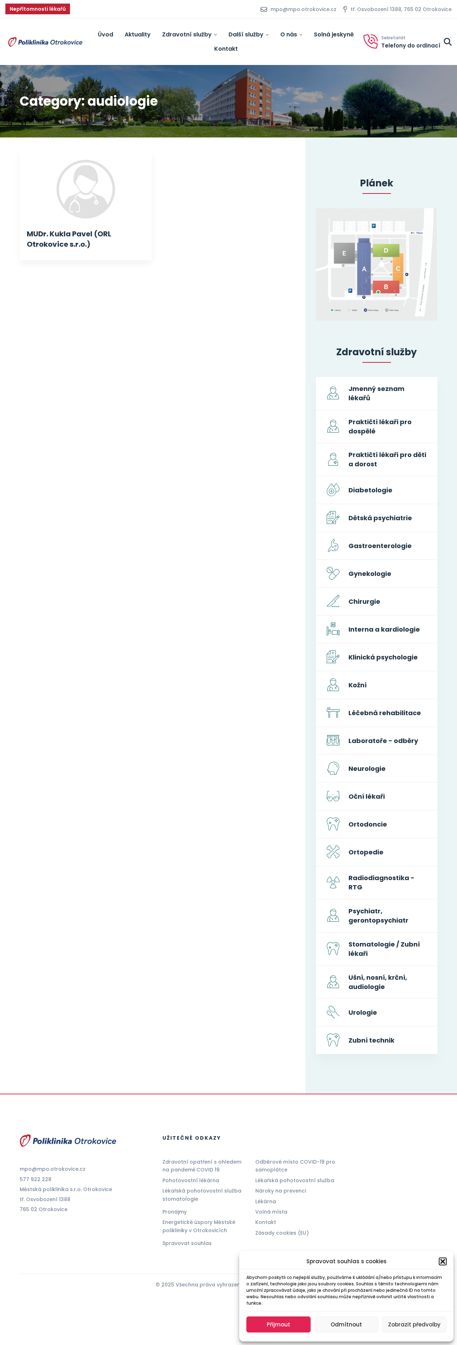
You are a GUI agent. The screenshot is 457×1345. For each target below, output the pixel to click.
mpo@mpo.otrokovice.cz (52, 1169)
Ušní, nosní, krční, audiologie (377, 982)
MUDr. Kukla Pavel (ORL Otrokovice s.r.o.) (69, 239)
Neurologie (367, 768)
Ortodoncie (367, 824)
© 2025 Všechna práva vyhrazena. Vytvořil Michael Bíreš (228, 1284)
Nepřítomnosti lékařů (38, 8)
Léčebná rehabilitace (384, 712)
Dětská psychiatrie (380, 517)
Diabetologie (370, 490)
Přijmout (278, 1324)
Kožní (357, 685)
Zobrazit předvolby (414, 1324)
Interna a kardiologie (384, 629)
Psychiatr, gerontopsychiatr (378, 916)
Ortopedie (365, 852)
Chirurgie (364, 601)
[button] (442, 1261)
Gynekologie (369, 573)
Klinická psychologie (383, 657)
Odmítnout (346, 1324)
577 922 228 (35, 1179)
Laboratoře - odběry (383, 740)
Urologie (362, 1012)
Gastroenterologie (380, 545)
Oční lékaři (366, 796)
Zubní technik (371, 1040)
